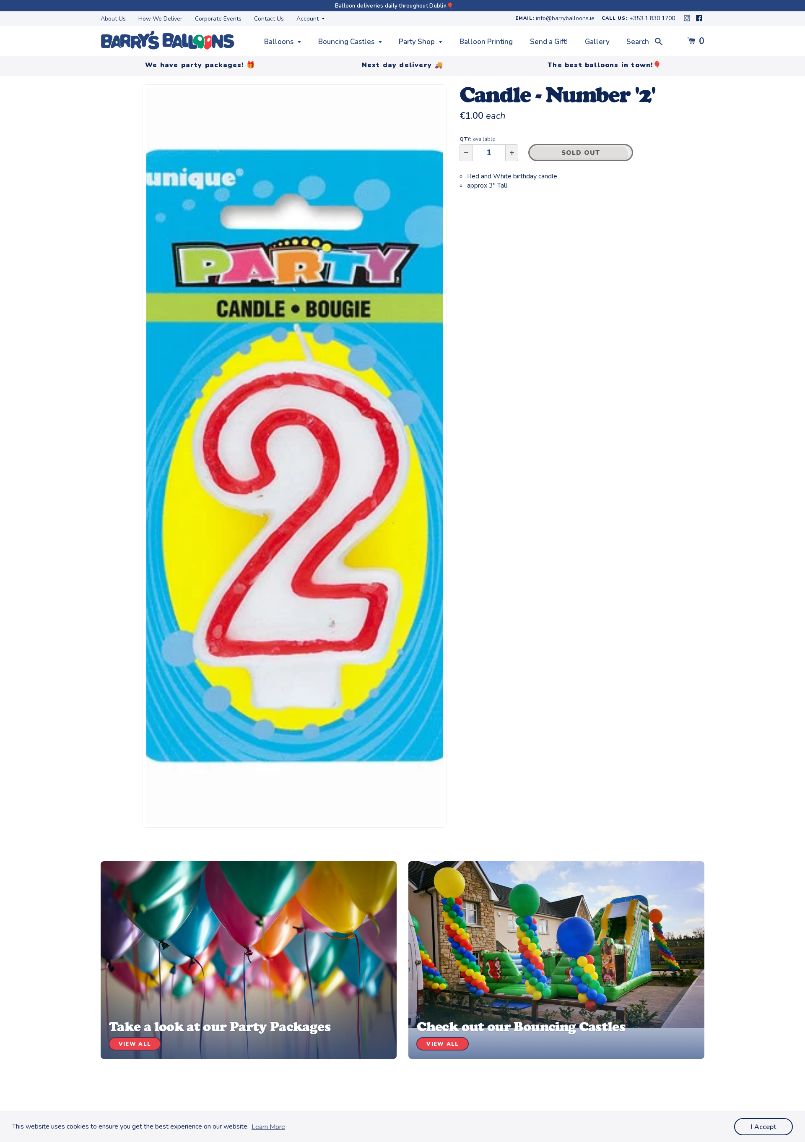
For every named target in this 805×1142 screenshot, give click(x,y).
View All (135, 1044)
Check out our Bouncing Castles (521, 1026)
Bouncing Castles (347, 42)
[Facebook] (699, 20)
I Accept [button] (763, 1127)
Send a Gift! (549, 42)
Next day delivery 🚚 (403, 65)
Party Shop (417, 42)
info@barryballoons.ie (565, 19)
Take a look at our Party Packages (219, 1026)
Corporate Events (218, 19)
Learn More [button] (268, 1127)
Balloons (279, 42)
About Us (113, 19)
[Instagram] (688, 20)
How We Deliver (160, 19)
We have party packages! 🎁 (200, 65)
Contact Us (269, 19)
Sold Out (580, 153)
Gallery (597, 42)
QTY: (477, 139)
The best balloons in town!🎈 (605, 65)
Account (308, 19)
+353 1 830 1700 (652, 19)
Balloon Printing (486, 42)
